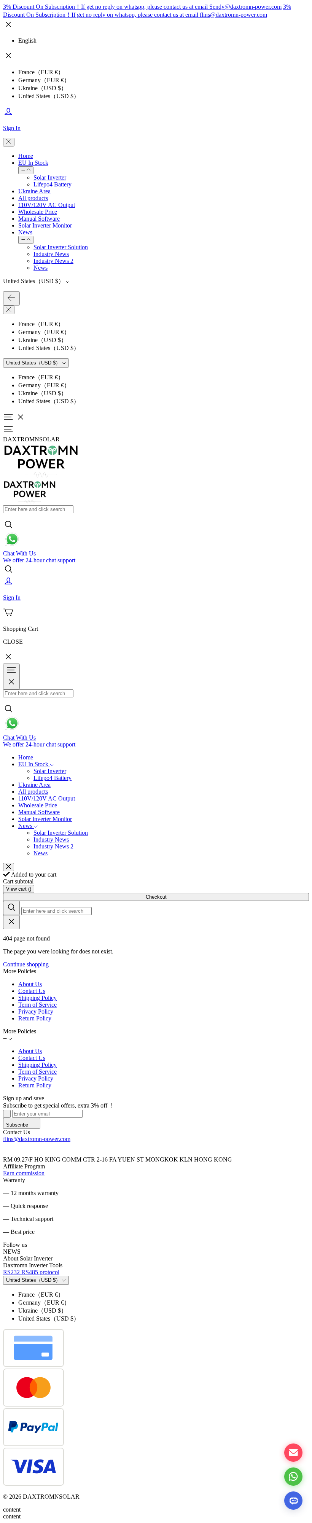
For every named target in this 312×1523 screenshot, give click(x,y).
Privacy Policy (35, 1011)
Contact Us (31, 991)
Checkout (156, 897)
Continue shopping (26, 964)
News (25, 232)
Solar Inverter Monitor (45, 225)
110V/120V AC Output (46, 205)
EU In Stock (33, 162)
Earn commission (24, 1173)
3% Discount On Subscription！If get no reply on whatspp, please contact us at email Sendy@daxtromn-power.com (142, 6)
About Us (30, 984)
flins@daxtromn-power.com (36, 1139)
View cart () (18, 889)
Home (25, 156)
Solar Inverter (49, 177)
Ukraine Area (34, 191)
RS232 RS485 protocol (31, 1272)
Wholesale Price (37, 211)
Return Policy (34, 1018)
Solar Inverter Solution (60, 247)
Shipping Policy (37, 998)
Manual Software (39, 218)
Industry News (51, 254)
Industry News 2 (53, 261)
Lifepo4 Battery (52, 184)
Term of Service (37, 1004)
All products (33, 198)
